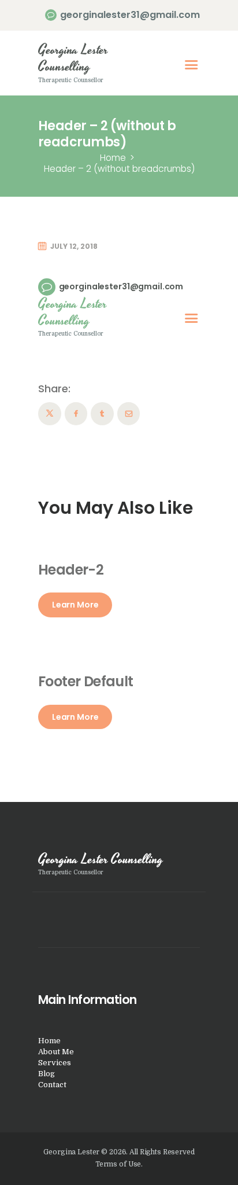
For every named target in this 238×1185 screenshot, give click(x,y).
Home (113, 157)
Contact (52, 1084)
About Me (56, 1051)
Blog (46, 1073)
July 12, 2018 (74, 246)
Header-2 (70, 569)
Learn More (75, 604)
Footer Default (85, 681)
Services (54, 1062)
